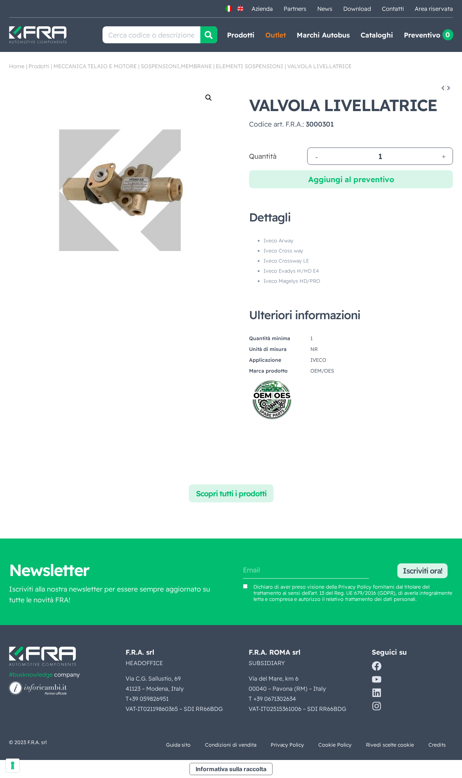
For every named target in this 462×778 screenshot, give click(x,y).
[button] (208, 97)
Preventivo (422, 35)
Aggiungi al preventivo (351, 179)
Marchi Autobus (323, 35)
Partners (295, 8)
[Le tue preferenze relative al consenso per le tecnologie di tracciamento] (12, 765)
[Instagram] (377, 706)
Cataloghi (377, 35)
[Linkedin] (377, 693)
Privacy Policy (354, 587)
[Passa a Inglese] (240, 8)
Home (17, 66)
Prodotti (240, 35)
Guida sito (178, 745)
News (324, 8)
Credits (437, 745)
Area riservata (434, 8)
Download (357, 8)
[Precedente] (442, 88)
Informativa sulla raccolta (231, 769)
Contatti (393, 8)
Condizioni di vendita (230, 745)
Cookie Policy (335, 745)
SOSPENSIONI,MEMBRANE (176, 66)
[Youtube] (377, 679)
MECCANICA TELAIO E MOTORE (95, 66)
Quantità (262, 156)
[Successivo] (449, 88)
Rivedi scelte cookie (390, 745)
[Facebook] (377, 666)
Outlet (275, 35)
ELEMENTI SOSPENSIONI (249, 66)
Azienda (262, 8)
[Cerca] (208, 34)
